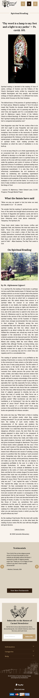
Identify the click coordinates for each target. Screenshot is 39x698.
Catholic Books (20, 529)
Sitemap (24, 676)
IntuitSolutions (24, 677)
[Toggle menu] (35, 4)
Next (37, 566)
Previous (2, 566)
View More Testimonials (20, 590)
